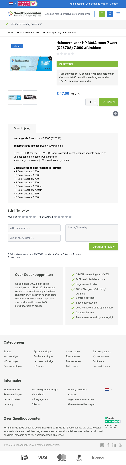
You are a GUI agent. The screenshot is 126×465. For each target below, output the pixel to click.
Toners (7, 351)
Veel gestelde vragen (97, 3)
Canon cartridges (13, 366)
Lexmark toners (101, 366)
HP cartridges (11, 361)
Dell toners (72, 366)
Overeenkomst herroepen (81, 404)
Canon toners (73, 351)
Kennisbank (38, 394)
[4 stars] (30, 217)
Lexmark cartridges (44, 361)
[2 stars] (23, 217)
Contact (114, 3)
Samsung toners (102, 351)
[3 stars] (27, 217)
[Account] (102, 14)
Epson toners (73, 356)
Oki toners (98, 361)
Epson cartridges (43, 351)
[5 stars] (34, 217)
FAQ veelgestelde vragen (45, 389)
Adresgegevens (40, 399)
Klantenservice (12, 389)
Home (10, 32)
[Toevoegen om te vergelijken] (115, 113)
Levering (8, 404)
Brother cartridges (43, 356)
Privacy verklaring (77, 389)
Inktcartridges (11, 356)
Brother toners (73, 361)
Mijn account (77, 3)
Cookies (72, 394)
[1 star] (19, 217)
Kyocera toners (101, 356)
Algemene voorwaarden (81, 399)
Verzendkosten (12, 399)
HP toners (39, 366)
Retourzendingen (13, 394)
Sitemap (36, 404)
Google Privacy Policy (58, 254)
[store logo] (24, 14)
